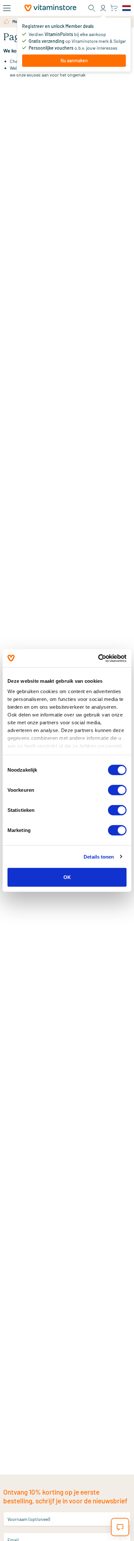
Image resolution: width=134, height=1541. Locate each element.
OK (67, 877)
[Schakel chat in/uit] (120, 1527)
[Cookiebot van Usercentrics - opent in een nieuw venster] (98, 658)
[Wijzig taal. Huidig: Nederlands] (126, 8)
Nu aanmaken (74, 60)
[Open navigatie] (7, 8)
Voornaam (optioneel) (28, 1519)
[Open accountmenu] (103, 8)
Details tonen (99, 856)
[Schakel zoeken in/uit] (92, 8)
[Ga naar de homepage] (50, 8)
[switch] (117, 790)
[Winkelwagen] (114, 8)
